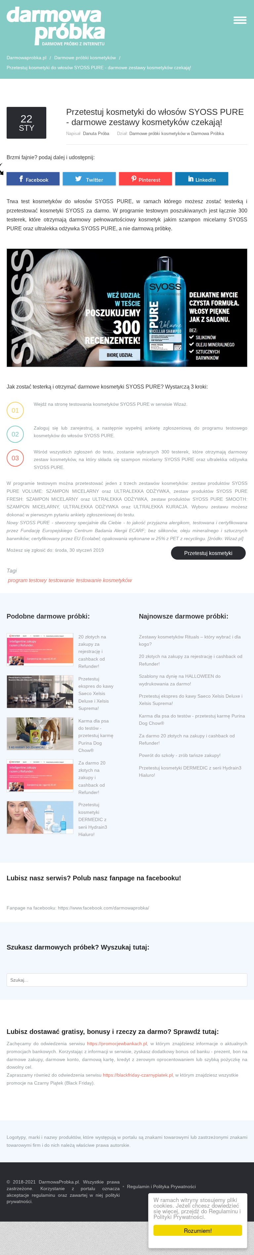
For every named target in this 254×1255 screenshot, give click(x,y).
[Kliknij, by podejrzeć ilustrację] (127, 302)
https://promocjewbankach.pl (117, 1043)
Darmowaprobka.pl (26, 57)
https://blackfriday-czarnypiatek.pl (138, 1075)
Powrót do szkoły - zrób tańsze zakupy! (180, 755)
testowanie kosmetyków (104, 580)
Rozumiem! (198, 1230)
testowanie (61, 580)
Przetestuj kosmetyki (208, 553)
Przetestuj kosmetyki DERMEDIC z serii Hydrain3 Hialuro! (92, 819)
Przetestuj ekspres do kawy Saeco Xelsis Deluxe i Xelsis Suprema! (95, 693)
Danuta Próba (96, 133)
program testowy (27, 580)
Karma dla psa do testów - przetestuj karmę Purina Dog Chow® (95, 735)
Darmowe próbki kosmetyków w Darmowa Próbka (176, 133)
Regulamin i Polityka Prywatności (161, 1186)
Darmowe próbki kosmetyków (85, 57)
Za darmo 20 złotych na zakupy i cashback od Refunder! (92, 777)
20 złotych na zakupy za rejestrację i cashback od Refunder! (92, 651)
